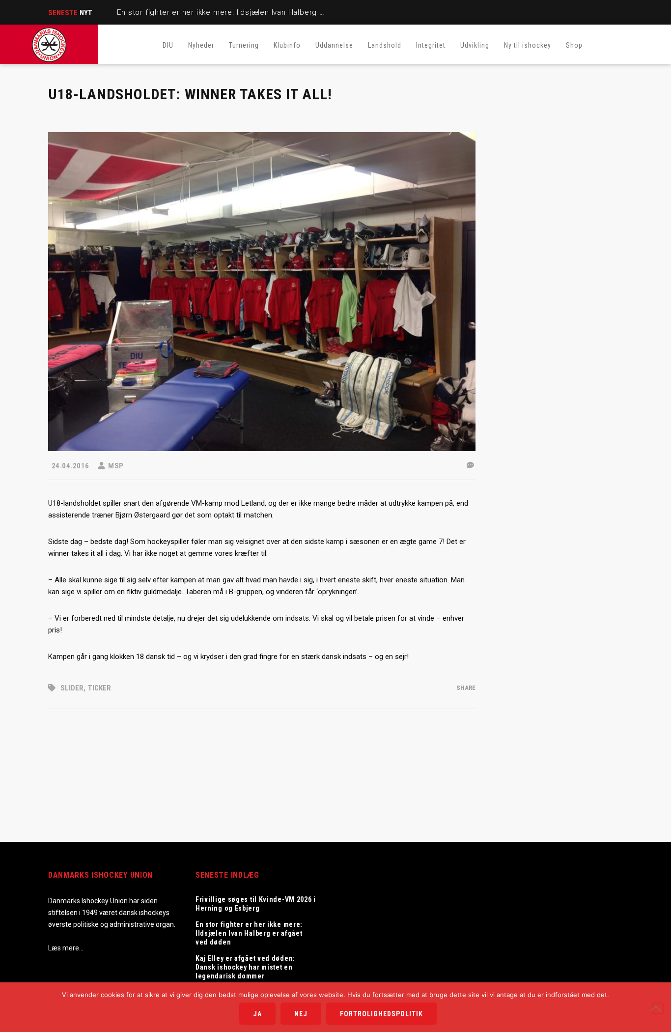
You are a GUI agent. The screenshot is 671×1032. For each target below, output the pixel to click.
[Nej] (658, 1008)
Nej (301, 1014)
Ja (257, 1014)
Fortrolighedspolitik (381, 1014)
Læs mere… (66, 948)
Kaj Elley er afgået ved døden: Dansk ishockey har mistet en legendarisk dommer (245, 967)
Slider (72, 688)
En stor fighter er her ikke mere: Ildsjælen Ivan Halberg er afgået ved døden (256, 12)
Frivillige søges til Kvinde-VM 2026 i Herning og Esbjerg (256, 903)
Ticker (99, 688)
